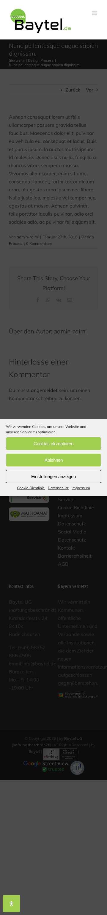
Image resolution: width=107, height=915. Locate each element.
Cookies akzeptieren (53, 443)
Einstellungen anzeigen (53, 476)
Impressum (81, 488)
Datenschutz (58, 488)
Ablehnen (54, 459)
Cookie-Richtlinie (31, 488)
